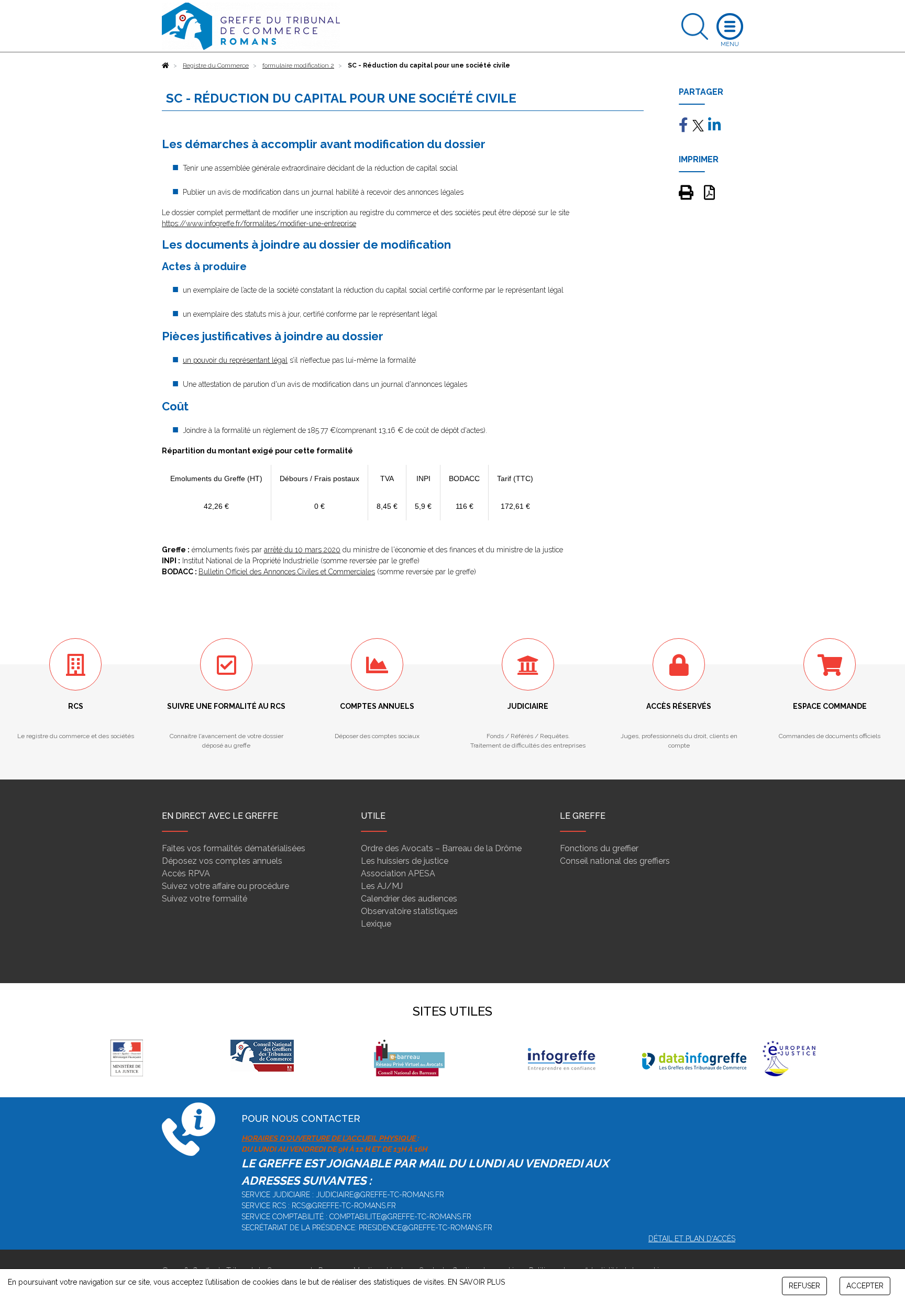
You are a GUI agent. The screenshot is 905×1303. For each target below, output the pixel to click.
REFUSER (804, 1286)
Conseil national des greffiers (615, 861)
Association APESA (398, 873)
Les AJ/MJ (382, 886)
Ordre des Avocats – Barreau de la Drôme (441, 848)
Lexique (376, 924)
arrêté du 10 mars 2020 (302, 549)
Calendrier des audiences (409, 899)
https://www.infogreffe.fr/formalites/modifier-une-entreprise (259, 223)
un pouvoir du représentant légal (235, 360)
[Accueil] (165, 65)
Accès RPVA (186, 873)
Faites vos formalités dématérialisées (233, 848)
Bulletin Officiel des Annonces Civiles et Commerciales (286, 571)
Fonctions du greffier (599, 848)
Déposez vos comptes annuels (222, 861)
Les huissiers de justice (404, 861)
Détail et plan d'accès (691, 1238)
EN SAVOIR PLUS (476, 1282)
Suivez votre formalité (204, 899)
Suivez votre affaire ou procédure (225, 886)
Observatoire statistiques (409, 911)
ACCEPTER (865, 1286)
